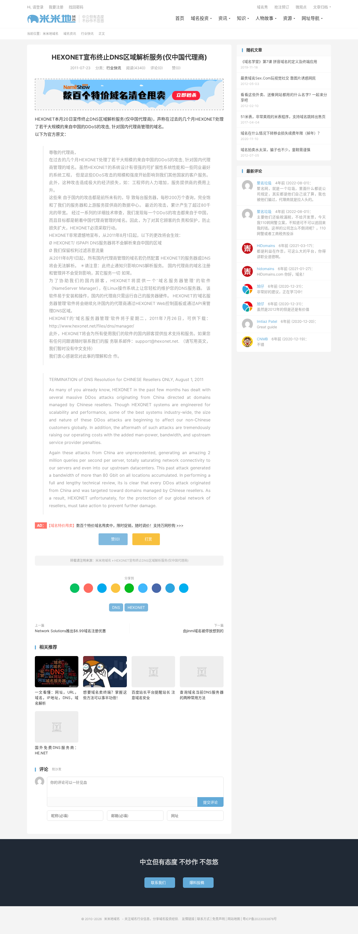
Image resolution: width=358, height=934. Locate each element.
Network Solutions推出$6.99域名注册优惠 (70, 631)
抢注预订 (281, 7)
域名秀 (262, 7)
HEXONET (136, 607)
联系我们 (160, 882)
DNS (116, 607)
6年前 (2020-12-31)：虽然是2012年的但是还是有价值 (283, 307)
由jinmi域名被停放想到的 (203, 631)
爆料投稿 (198, 882)
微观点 (301, 7)
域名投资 (200, 18)
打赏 (146, 539)
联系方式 (203, 919)
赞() (174, 68)
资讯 (222, 18)
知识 (241, 18)
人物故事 (264, 18)
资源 (287, 18)
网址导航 (310, 18)
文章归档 (320, 7)
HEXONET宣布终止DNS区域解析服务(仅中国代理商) (129, 57)
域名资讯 (69, 34)
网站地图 (233, 919)
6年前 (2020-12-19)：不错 (283, 342)
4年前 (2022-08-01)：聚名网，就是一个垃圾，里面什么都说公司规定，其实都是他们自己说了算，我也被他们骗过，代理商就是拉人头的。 (291, 191)
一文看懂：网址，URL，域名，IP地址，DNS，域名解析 (56, 697)
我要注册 (56, 7)
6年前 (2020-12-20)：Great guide (287, 324)
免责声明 (218, 919)
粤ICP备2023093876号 (260, 919)
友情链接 (188, 919)
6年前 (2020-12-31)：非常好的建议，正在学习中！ (281, 289)
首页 (179, 18)
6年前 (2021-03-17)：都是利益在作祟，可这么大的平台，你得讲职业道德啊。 (291, 251)
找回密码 (76, 7)
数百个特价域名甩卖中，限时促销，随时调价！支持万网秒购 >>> (129, 525)
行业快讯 (87, 34)
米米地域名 (51, 18)
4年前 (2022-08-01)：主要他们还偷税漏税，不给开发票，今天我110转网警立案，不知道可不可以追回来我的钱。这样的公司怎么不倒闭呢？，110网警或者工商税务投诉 (291, 222)
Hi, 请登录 (35, 7)
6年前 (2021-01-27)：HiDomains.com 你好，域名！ (286, 271)
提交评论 (210, 802)
